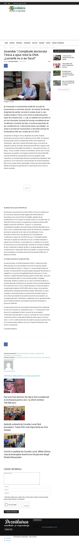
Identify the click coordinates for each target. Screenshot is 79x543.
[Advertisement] (39, 26)
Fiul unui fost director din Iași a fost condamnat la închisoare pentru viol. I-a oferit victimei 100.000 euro (26, 400)
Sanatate (41, 43)
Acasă (5, 47)
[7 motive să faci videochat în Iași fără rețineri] (57, 57)
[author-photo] (8, 369)
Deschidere (12, 47)
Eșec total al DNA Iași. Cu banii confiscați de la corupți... (68, 83)
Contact (8, 538)
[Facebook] (73, 3)
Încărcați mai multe (63, 89)
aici (24, 118)
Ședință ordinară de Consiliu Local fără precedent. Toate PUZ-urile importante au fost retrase (26, 427)
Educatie (34, 43)
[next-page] (8, 462)
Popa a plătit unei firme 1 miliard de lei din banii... (67, 65)
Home (6, 43)
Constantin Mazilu (13, 61)
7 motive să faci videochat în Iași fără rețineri (68, 57)
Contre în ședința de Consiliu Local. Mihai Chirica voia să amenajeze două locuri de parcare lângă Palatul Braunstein (27, 454)
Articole (8, 540)
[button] (73, 43)
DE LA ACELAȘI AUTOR (30, 376)
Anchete (12, 43)
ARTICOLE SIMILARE (12, 376)
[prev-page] (5, 462)
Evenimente (27, 43)
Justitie (48, 43)
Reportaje (19, 43)
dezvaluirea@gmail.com (49, 527)
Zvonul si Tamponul (58, 43)
